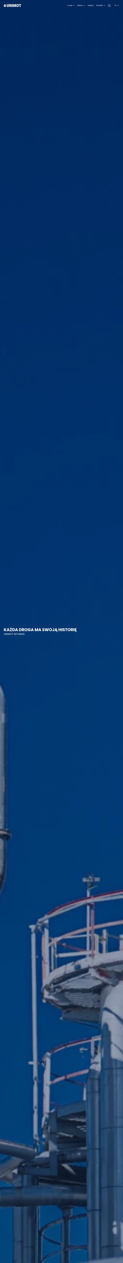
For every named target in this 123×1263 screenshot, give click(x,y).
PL (116, 5)
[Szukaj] (109, 5)
